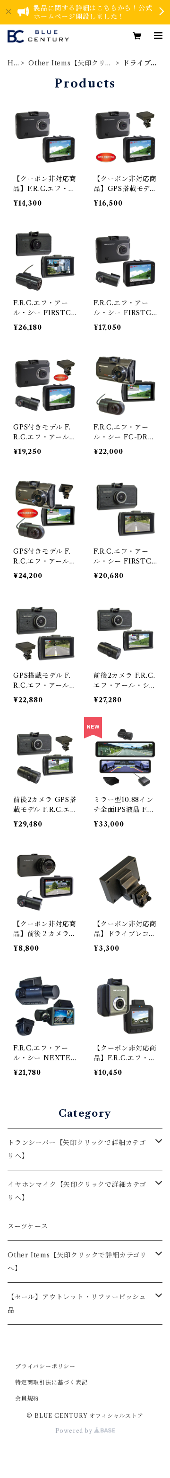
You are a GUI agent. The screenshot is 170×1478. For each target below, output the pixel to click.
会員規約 (27, 1398)
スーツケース (28, 1226)
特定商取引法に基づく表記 (51, 1382)
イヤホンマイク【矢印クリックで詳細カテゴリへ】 (77, 1191)
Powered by (74, 1430)
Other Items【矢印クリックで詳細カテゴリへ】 (70, 63)
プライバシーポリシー (45, 1366)
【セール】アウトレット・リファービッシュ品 (77, 1303)
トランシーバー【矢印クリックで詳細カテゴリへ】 (77, 1149)
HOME (11, 63)
